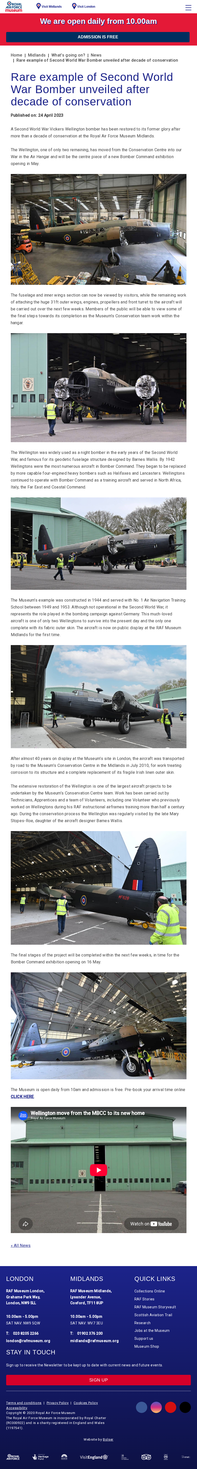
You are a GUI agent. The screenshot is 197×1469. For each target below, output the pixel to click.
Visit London (86, 6)
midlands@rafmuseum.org (94, 1341)
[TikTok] (185, 1407)
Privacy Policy (58, 1403)
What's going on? (68, 55)
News (96, 55)
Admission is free (98, 37)
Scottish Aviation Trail (153, 1315)
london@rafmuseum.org (28, 1341)
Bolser (108, 1439)
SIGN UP (98, 1380)
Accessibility (16, 1408)
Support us (143, 1338)
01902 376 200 (90, 1333)
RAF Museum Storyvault (155, 1307)
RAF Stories (144, 1299)
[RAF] (12, 1457)
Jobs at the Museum (152, 1331)
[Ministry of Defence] (125, 1457)
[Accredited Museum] (64, 1457)
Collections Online (149, 1291)
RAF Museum (14, 6)
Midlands (37, 55)
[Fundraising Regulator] (166, 1457)
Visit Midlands (52, 6)
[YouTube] (170, 1407)
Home (16, 55)
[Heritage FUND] (40, 1457)
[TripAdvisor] (146, 1457)
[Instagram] (156, 1407)
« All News (21, 1245)
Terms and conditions (24, 1403)
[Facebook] (141, 1407)
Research (142, 1323)
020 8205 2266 (26, 1333)
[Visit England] (94, 1457)
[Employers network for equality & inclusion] (186, 1457)
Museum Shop (146, 1346)
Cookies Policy (86, 1403)
